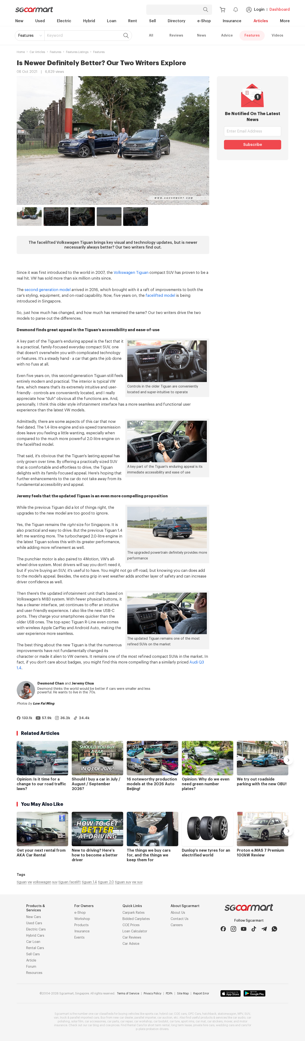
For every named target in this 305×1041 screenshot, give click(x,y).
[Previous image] (22, 140)
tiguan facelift (69, 882)
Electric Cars (36, 929)
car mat (201, 1021)
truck (63, 1017)
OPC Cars (194, 1013)
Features (26, 35)
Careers (177, 925)
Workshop (82, 919)
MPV (240, 1013)
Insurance (232, 21)
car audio (239, 1017)
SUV (247, 1013)
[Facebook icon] (223, 929)
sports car (151, 1013)
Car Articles (37, 52)
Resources (34, 973)
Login (259, 9)
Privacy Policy (152, 993)
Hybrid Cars (35, 935)
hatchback (209, 1013)
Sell (152, 21)
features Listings (77, 52)
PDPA (169, 993)
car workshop (143, 1021)
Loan (111, 21)
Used (40, 21)
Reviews (176, 35)
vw (30, 882)
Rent (132, 21)
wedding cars (225, 1025)
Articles (261, 21)
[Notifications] (236, 9)
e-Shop (204, 21)
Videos (277, 35)
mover (228, 1021)
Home (21, 52)
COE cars (180, 1013)
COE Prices (131, 925)
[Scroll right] (288, 760)
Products (81, 925)
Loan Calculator (134, 931)
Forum (31, 966)
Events (79, 937)
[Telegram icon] (264, 929)
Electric (64, 21)
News (201, 35)
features (55, 52)
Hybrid (89, 21)
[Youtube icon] (243, 929)
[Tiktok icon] (254, 929)
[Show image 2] (56, 216)
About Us (178, 912)
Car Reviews (131, 937)
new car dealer (123, 1017)
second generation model (48, 290)
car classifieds (103, 1013)
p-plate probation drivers (152, 1029)
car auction (164, 1017)
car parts (113, 1021)
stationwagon (227, 1013)
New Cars (33, 917)
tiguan (22, 882)
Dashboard (279, 9)
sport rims (187, 1021)
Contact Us (179, 919)
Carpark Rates (133, 912)
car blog (93, 1025)
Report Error (201, 993)
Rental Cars (35, 948)
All (151, 35)
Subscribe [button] (252, 145)
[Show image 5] (135, 216)
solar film (77, 1021)
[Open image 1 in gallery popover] (113, 140)
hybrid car (166, 1013)
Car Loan (33, 942)
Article (31, 960)
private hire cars (203, 1025)
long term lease (181, 1025)
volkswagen (42, 882)
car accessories (95, 1021)
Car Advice (130, 943)
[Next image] (204, 140)
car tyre (175, 1021)
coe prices (112, 1025)
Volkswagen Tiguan (131, 273)
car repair (126, 1021)
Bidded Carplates (136, 919)
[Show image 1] (29, 216)
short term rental (159, 1025)
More (285, 21)
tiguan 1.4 (89, 882)
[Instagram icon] (233, 929)
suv (54, 882)
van (56, 1017)
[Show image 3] (82, 216)
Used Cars (34, 923)
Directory (176, 21)
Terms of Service (128, 993)
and (65, 683)
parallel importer (145, 1017)
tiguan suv (123, 882)
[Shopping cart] (222, 9)
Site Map (183, 993)
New (19, 21)
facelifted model (160, 295)
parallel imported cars (84, 1017)
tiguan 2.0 (106, 882)
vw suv (137, 882)
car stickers (215, 1021)
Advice (227, 35)
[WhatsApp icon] (274, 929)
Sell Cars (33, 954)
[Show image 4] (109, 216)
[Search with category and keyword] (205, 10)
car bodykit (160, 1021)
